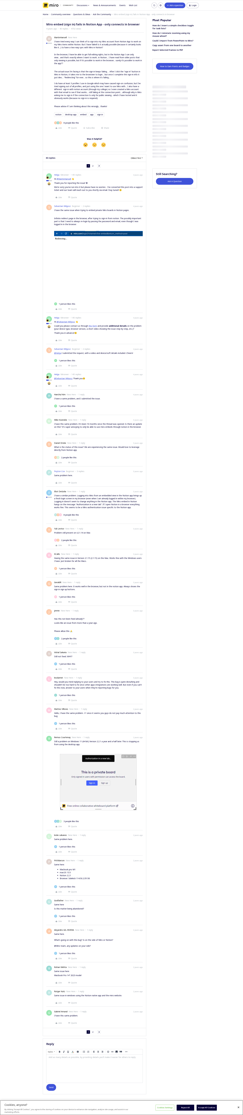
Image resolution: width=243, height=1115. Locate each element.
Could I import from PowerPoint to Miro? (172, 40)
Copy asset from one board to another (171, 45)
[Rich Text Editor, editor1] (94, 1069)
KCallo (57, 554)
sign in (100, 114)
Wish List (133, 5)
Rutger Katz (59, 991)
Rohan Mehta (60, 967)
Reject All (185, 1107)
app (92, 114)
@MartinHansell (64, 179)
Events (122, 5)
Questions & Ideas (81, 14)
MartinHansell (60, 37)
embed (83, 114)
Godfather (59, 900)
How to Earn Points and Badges (174, 66)
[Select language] (160, 5)
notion (58, 114)
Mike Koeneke (60, 419)
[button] (175, 5)
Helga (56, 174)
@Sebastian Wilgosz (66, 321)
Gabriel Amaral (61, 1011)
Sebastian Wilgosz (62, 206)
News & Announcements (104, 5)
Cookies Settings (165, 1107)
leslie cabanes (60, 835)
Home (45, 14)
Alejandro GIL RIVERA (64, 930)
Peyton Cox (59, 471)
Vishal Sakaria (60, 652)
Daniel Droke (60, 443)
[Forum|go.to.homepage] (58, 5)
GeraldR (57, 582)
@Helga (57, 353)
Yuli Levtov (59, 528)
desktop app (70, 114)
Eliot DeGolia (60, 491)
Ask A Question (175, 181)
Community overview (60, 14)
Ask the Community (102, 14)
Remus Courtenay (62, 737)
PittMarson (59, 860)
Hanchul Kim (60, 394)
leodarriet (58, 677)
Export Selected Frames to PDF (167, 50)
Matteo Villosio (61, 709)
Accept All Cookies (206, 1107)
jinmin (57, 610)
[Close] (238, 1107)
